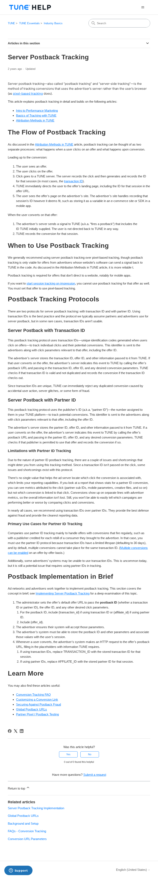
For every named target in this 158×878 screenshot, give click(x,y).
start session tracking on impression (51, 283)
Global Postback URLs (31, 709)
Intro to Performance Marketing (37, 110)
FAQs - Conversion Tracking (27, 831)
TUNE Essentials (29, 23)
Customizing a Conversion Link (37, 699)
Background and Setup (23, 823)
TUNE (11, 23)
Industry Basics (53, 23)
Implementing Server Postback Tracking (62, 593)
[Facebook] (10, 731)
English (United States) (132, 869)
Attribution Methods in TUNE (35, 120)
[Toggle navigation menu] (143, 7)
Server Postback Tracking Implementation (36, 808)
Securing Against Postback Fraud (38, 704)
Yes (68, 754)
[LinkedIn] (21, 731)
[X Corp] (15, 731)
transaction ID (73, 181)
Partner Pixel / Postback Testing (37, 714)
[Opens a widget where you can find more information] (18, 871)
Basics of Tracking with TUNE (36, 115)
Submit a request (94, 774)
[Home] (30, 7)
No (89, 754)
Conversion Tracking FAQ (33, 694)
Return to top (17, 788)
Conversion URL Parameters (27, 839)
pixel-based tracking (28, 93)
